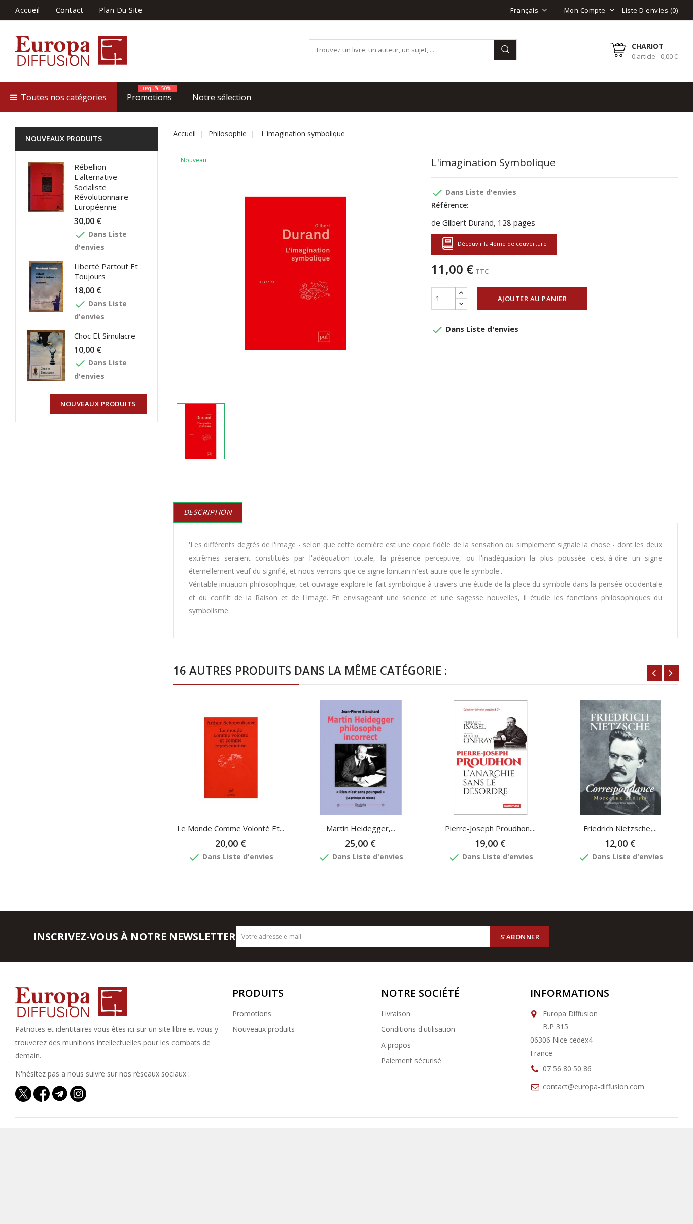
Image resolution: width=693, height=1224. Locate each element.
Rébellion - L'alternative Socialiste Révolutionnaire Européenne (101, 187)
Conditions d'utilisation (418, 1029)
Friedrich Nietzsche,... (620, 828)
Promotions (251, 1013)
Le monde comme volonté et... (230, 828)
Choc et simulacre (104, 335)
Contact (70, 10)
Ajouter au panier (532, 298)
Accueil (27, 10)
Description (208, 512)
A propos (396, 1045)
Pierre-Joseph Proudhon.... (490, 828)
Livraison (395, 1013)
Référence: (450, 205)
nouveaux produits (98, 404)
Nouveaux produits (263, 1029)
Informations (569, 993)
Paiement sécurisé (411, 1060)
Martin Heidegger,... (360, 828)
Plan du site (120, 10)
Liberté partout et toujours (106, 271)
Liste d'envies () (650, 10)
